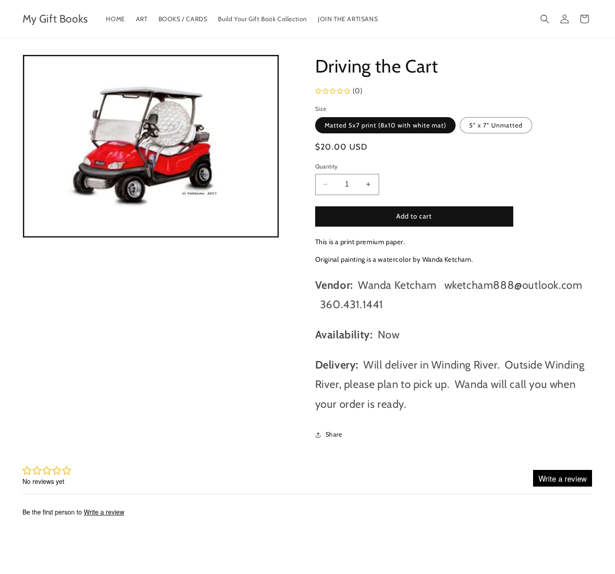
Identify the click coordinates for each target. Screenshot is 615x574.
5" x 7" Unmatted (496, 125)
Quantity (326, 166)
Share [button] (334, 434)
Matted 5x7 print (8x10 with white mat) (385, 125)
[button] (545, 19)
